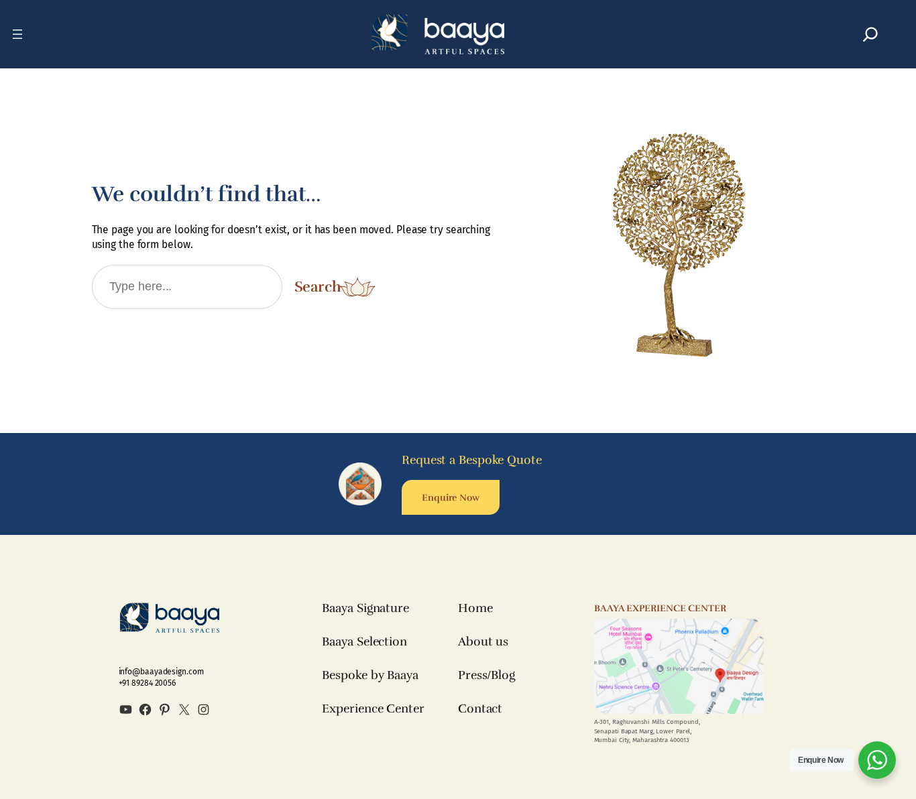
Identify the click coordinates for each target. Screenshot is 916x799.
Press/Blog (486, 675)
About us (483, 641)
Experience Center (373, 708)
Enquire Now (450, 497)
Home (475, 608)
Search (317, 287)
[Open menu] (17, 34)
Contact (480, 708)
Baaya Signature (365, 608)
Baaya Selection (364, 641)
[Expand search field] (870, 34)
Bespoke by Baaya (370, 675)
